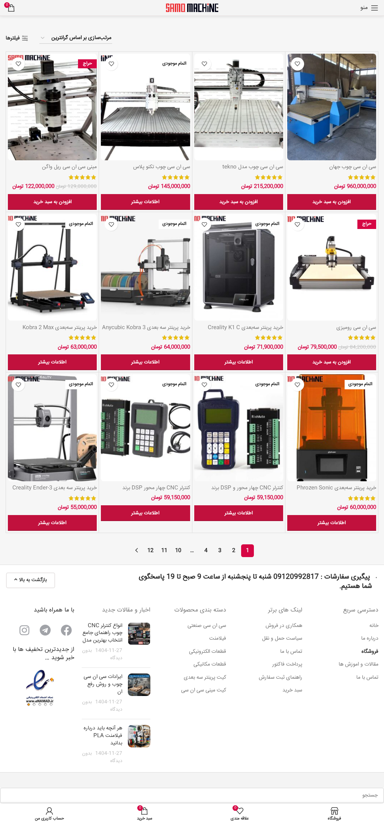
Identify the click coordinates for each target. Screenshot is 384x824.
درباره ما (369, 639)
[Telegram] (45, 630)
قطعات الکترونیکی (207, 652)
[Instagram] (24, 630)
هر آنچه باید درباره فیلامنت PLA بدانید (103, 735)
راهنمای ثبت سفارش (280, 678)
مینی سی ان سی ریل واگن (69, 167)
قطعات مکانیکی (210, 665)
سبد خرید (292, 690)
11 (164, 551)
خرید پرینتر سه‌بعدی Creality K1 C (245, 328)
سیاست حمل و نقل (282, 639)
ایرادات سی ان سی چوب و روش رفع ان (103, 684)
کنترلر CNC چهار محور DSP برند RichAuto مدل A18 (156, 492)
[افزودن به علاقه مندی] (297, 64)
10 (178, 551)
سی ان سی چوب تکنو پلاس (161, 167)
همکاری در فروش (284, 626)
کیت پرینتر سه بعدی (205, 678)
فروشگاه (370, 652)
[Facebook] (66, 630)
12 (150, 551)
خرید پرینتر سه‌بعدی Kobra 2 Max (59, 328)
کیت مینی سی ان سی (203, 690)
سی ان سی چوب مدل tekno (252, 167)
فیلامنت (217, 639)
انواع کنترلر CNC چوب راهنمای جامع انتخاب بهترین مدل (102, 633)
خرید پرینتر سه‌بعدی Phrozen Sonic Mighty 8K (336, 492)
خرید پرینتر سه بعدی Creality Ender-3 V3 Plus (54, 492)
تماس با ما (367, 678)
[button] (331, 202)
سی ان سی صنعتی (207, 626)
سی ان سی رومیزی (356, 328)
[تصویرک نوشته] (139, 642)
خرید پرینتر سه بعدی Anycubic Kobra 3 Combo (146, 331)
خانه (373, 626)
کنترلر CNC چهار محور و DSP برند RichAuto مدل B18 (247, 492)
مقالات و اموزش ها (358, 665)
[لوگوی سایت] (192, 8)
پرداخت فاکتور (287, 665)
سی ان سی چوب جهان (352, 167)
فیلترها (13, 38)
